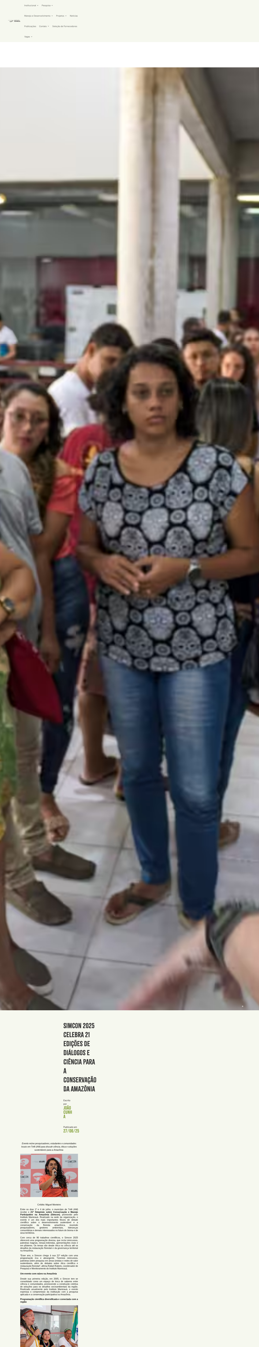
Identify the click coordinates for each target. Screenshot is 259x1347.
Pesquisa (46, 5)
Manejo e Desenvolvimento (37, 16)
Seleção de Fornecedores (64, 26)
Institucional (30, 5)
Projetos (60, 16)
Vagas (27, 36)
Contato (43, 26)
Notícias (74, 16)
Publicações (30, 26)
